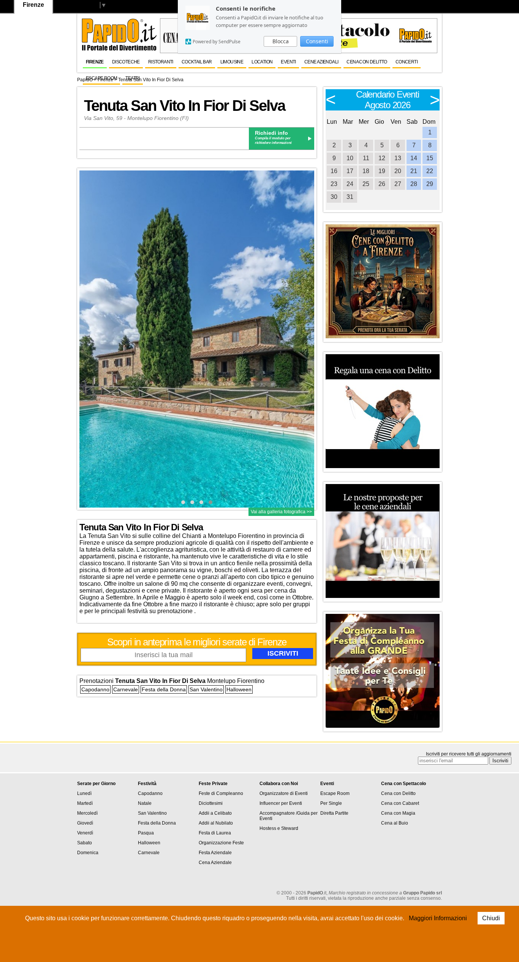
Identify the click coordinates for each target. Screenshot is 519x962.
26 (381, 184)
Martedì (85, 803)
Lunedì (84, 793)
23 (334, 184)
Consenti (317, 41)
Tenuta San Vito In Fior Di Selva (151, 79)
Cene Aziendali (321, 62)
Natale (145, 803)
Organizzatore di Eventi (284, 793)
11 (366, 158)
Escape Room (101, 78)
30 (334, 197)
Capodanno (95, 689)
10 (350, 158)
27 (397, 184)
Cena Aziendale (215, 862)
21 (413, 171)
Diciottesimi (211, 803)
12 (381, 158)
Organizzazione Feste (221, 842)
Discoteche (126, 62)
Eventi (288, 62)
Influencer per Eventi (281, 803)
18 (365, 171)
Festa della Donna (164, 689)
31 (350, 197)
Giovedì (85, 823)
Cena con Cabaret (400, 803)
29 (429, 184)
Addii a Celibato (215, 813)
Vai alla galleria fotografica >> (281, 511)
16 (334, 171)
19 (381, 171)
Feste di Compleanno (221, 793)
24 (350, 184)
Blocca (280, 41)
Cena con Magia (398, 813)
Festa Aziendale (215, 852)
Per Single (331, 803)
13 (397, 158)
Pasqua (146, 833)
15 (429, 158)
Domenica (87, 852)
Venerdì (85, 833)
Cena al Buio (394, 823)
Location (262, 62)
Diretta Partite (334, 813)
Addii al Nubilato (216, 823)
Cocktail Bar (197, 62)
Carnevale (125, 689)
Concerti (407, 62)
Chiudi (491, 918)
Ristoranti (160, 62)
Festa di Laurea (215, 833)
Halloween (239, 689)
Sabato (84, 842)
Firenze (95, 62)
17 (350, 171)
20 (397, 171)
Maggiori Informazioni (437, 918)
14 (413, 158)
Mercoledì (87, 813)
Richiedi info (271, 133)
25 (365, 184)
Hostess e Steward (279, 828)
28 (413, 184)
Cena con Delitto (367, 62)
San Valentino (206, 689)
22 (429, 171)
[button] (183, 502)
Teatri (132, 78)
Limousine (232, 62)
